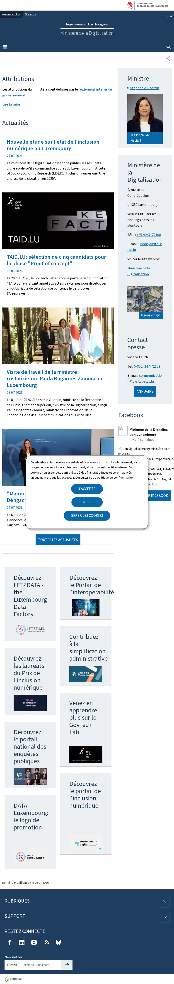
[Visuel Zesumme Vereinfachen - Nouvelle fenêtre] (85, 674)
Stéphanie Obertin (144, 88)
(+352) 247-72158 (147, 366)
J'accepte (87, 488)
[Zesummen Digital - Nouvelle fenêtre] (85, 842)
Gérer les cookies (87, 515)
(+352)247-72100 (148, 234)
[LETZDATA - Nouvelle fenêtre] (30, 629)
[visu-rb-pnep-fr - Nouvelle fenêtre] (30, 776)
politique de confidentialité (115, 477)
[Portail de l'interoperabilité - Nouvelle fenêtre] (85, 607)
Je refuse (87, 502)
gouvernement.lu (11, 14)
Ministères (30, 14)
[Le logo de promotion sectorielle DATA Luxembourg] (30, 857)
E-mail (12, 964)
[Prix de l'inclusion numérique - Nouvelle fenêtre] (30, 703)
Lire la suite (11, 104)
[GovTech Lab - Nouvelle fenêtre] (85, 754)
